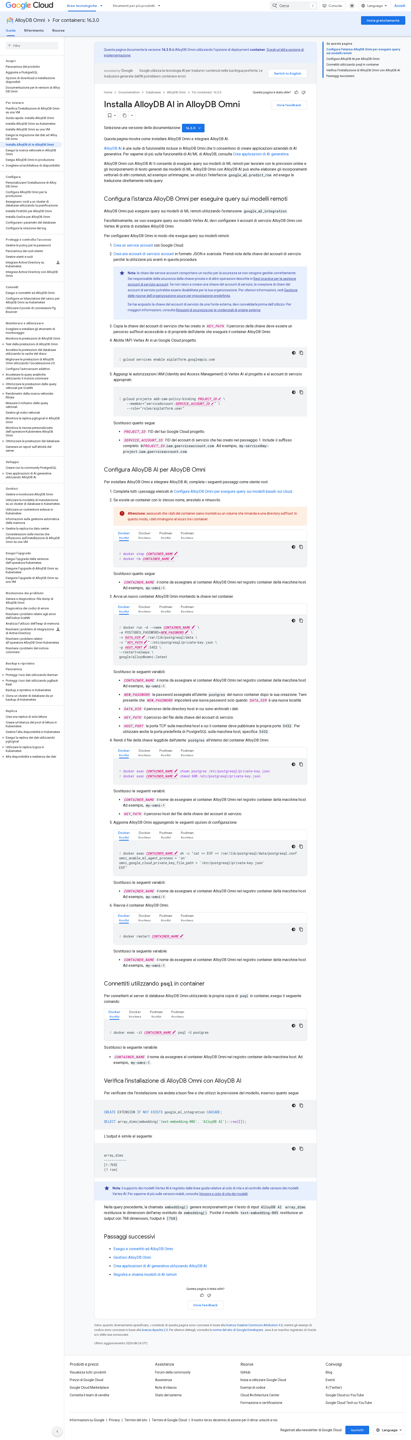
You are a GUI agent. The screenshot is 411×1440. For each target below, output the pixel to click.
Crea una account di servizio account (143, 254)
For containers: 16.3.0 (76, 20)
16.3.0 (194, 128)
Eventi (330, 1380)
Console (335, 6)
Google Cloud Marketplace (89, 1387)
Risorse (58, 30)
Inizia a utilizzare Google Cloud (263, 1380)
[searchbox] (32, 45)
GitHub (245, 1372)
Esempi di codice (252, 1387)
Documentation (129, 92)
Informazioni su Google (87, 1420)
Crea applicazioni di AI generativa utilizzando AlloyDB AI (160, 1266)
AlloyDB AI (113, 148)
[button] (31, 165)
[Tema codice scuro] (294, 353)
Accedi (399, 6)
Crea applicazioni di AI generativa (261, 154)
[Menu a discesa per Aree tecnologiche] (102, 5)
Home (108, 92)
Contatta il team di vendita (89, 1395)
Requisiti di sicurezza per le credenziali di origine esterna (218, 310)
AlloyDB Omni (30, 20)
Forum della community (173, 1372)
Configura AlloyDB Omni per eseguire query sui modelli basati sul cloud (233, 491)
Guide (11, 30)
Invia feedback (289, 105)
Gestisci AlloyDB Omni (132, 1257)
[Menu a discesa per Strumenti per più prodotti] (160, 5)
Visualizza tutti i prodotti (88, 1372)
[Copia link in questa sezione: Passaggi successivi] (160, 1237)
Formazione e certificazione (261, 1403)
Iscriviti (357, 1430)
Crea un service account (133, 245)
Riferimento (34, 30)
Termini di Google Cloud (169, 1420)
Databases (153, 92)
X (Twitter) (334, 1387)
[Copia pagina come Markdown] (124, 115)
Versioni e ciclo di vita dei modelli (223, 1194)
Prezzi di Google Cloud (86, 1380)
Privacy (114, 1420)
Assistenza (163, 1380)
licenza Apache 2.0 (155, 1330)
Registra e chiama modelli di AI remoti (145, 1274)
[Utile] (296, 92)
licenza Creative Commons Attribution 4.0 (254, 1325)
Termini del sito (135, 1420)
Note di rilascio (166, 1387)
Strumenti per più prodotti (134, 6)
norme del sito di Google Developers (238, 1330)
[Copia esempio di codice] (301, 353)
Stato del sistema (168, 1395)
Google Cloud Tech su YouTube (349, 1403)
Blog (329, 1372)
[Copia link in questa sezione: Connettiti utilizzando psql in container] (209, 984)
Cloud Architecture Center (259, 1395)
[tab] (124, 535)
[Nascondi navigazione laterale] (57, 1431)
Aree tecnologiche (82, 6)
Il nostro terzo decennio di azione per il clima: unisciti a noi (234, 1420)
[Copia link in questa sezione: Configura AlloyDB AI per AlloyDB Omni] (210, 470)
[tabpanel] (210, 554)
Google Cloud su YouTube (345, 1395)
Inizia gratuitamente (383, 20)
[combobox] (294, 5)
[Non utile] (303, 92)
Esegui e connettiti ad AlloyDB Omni (143, 1249)
